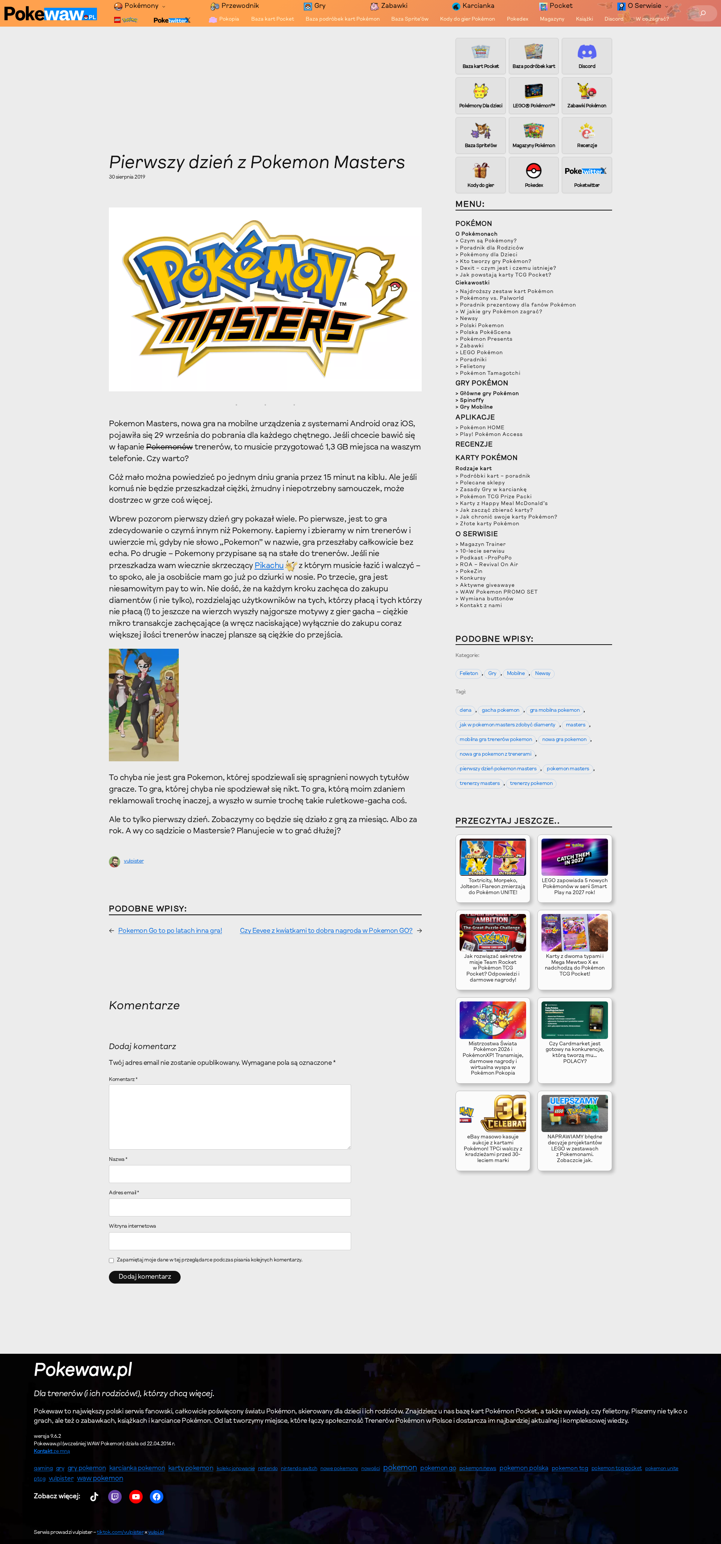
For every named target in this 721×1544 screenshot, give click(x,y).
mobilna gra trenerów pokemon (496, 740)
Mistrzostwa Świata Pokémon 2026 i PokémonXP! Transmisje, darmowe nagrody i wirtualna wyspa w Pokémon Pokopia (493, 1059)
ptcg (39, 1479)
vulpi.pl (156, 1532)
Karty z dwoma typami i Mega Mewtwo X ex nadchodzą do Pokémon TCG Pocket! (575, 965)
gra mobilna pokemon (555, 710)
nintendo (268, 1468)
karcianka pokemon (137, 1468)
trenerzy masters (479, 783)
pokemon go (438, 1468)
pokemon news (477, 1469)
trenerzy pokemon (531, 783)
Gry (492, 674)
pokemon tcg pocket (616, 1469)
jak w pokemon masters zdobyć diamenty (507, 725)
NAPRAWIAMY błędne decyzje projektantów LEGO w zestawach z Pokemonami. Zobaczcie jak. (575, 1149)
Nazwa (118, 1159)
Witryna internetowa (132, 1226)
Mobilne (516, 674)
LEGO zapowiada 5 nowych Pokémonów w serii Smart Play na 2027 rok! (575, 886)
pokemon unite (662, 1468)
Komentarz (123, 1079)
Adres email (124, 1193)
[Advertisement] (265, 97)
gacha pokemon (500, 710)
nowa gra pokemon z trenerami (495, 754)
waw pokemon (100, 1478)
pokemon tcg (570, 1469)
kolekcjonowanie (236, 1469)
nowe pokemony (339, 1469)
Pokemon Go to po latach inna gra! (170, 931)
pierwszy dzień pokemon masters (498, 769)
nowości (370, 1469)
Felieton (469, 674)
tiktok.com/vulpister (120, 1532)
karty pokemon (191, 1468)
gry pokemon (87, 1468)
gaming (43, 1469)
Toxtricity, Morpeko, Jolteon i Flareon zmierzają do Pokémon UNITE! (492, 886)
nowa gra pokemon (564, 740)
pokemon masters (568, 769)
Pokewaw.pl (83, 1371)
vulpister (134, 861)
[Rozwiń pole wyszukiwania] (703, 13)
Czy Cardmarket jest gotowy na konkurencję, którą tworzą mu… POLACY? (575, 1053)
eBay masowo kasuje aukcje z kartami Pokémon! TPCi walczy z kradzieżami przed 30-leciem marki (493, 1149)
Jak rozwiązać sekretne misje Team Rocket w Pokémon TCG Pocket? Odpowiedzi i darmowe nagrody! (493, 968)
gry (60, 1469)
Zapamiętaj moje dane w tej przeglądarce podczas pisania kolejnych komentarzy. (210, 1260)
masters (575, 725)
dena (465, 710)
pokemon (400, 1468)
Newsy (543, 674)
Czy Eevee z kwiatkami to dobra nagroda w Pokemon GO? (326, 931)
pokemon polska (523, 1468)
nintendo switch (299, 1469)
